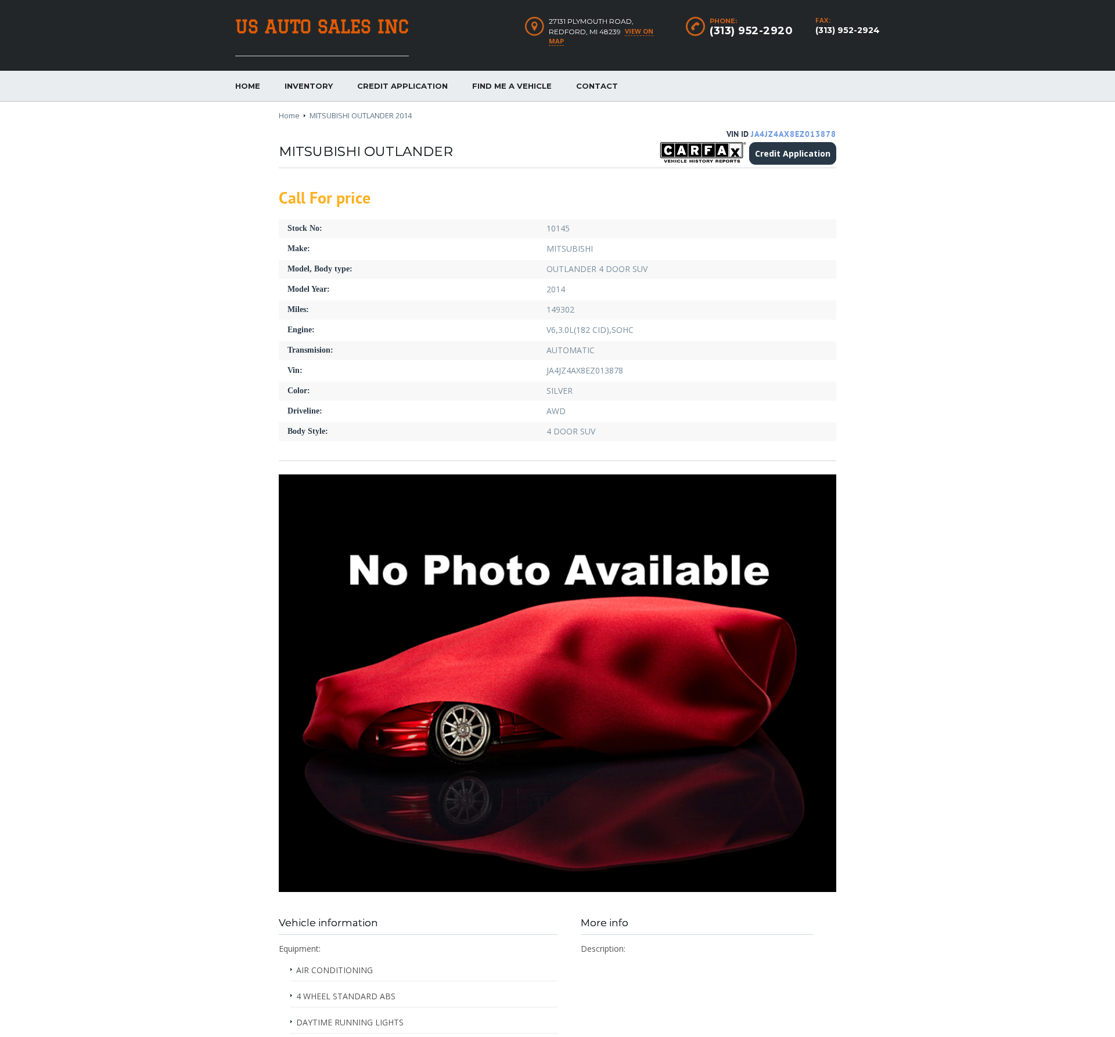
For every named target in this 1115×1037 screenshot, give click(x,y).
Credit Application (402, 85)
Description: (603, 948)
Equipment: (300, 948)
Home (247, 85)
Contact (597, 85)
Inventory (309, 85)
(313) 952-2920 (751, 30)
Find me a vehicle (512, 85)
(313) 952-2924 (847, 30)
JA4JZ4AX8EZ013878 (793, 134)
